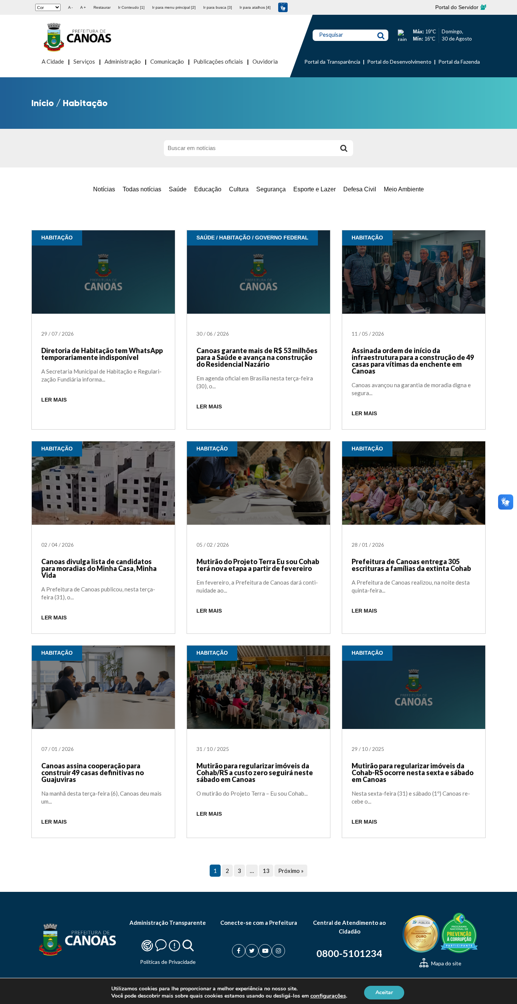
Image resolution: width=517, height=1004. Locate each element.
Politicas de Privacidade (168, 962)
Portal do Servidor (457, 7)
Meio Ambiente (404, 189)
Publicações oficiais (218, 61)
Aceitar (384, 992)
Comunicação (167, 61)
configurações (328, 995)
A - (70, 7)
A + (83, 7)
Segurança (271, 189)
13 (266, 870)
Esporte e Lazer (314, 189)
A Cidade (53, 61)
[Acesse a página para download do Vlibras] (283, 7)
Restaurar (102, 7)
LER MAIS (54, 400)
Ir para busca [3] (217, 7)
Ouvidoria (265, 61)
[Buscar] (343, 148)
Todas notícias (142, 189)
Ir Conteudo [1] (131, 7)
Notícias (104, 189)
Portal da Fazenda (459, 61)
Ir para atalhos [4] (255, 7)
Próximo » (291, 870)
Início (42, 102)
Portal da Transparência (332, 61)
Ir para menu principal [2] (174, 7)
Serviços (84, 61)
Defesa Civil (359, 189)
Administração (122, 61)
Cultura (239, 189)
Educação (207, 189)
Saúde (178, 189)
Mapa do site (445, 963)
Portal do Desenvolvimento (399, 61)
